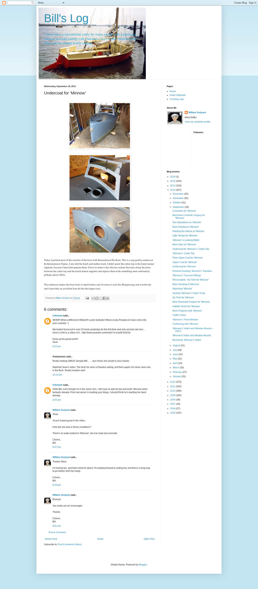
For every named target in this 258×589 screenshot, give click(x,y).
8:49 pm (57, 485)
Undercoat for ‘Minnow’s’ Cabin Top (190, 249)
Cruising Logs (177, 99)
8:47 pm (57, 447)
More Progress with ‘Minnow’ (187, 310)
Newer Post (51, 539)
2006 (173, 408)
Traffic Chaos (179, 315)
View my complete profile (197, 121)
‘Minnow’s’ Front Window (185, 319)
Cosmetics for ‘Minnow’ (184, 211)
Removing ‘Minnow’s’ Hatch (186, 340)
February (178, 372)
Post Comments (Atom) (70, 544)
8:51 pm (57, 526)
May (175, 358)
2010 (173, 390)
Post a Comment (57, 532)
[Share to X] (100, 298)
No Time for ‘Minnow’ (183, 297)
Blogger (143, 564)
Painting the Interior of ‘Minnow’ (188, 231)
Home (100, 539)
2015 (173, 181)
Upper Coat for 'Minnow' (184, 262)
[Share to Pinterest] (108, 298)
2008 (173, 399)
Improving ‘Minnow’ (182, 288)
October (177, 202)
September (179, 207)
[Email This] (93, 298)
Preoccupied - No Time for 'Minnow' (190, 279)
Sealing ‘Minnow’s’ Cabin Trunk (188, 293)
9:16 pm (57, 346)
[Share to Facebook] (104, 298)
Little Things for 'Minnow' (185, 235)
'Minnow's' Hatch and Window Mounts (191, 335)
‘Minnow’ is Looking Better (185, 240)
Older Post (149, 539)
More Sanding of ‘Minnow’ (185, 284)
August (177, 345)
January (177, 376)
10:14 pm (57, 374)
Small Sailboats (178, 95)
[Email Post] (87, 298)
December (178, 194)
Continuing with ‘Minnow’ (185, 324)
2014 (173, 185)
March (176, 367)
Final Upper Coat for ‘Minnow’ (187, 257)
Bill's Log (66, 18)
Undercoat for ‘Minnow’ (184, 266)
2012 (173, 382)
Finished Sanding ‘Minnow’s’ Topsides (192, 271)
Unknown (58, 315)
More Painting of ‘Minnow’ (185, 227)
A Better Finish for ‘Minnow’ (186, 306)
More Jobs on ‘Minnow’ (184, 244)
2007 (173, 404)
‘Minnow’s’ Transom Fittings (186, 275)
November (178, 198)
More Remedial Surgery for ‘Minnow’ (191, 302)
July (175, 350)
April (175, 363)
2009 (173, 395)
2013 (173, 190)
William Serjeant (61, 410)
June (175, 354)
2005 (173, 413)
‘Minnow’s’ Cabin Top (183, 253)
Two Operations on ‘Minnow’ (187, 222)
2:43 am (57, 400)
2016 (173, 176)
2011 (173, 386)
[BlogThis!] (97, 298)
